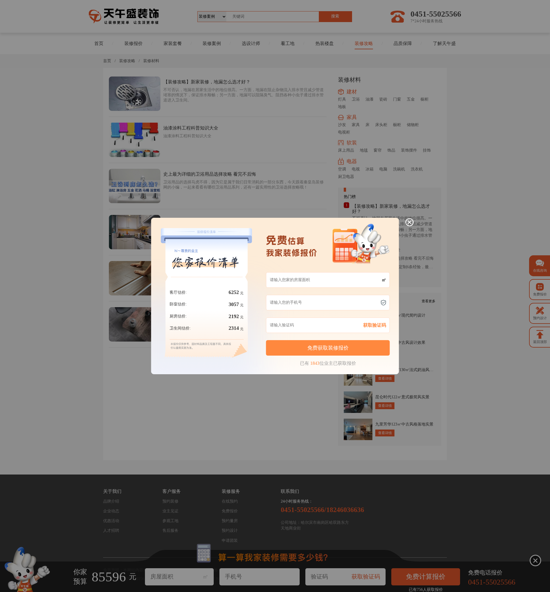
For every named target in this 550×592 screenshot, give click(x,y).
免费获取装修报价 (328, 348)
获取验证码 (374, 325)
